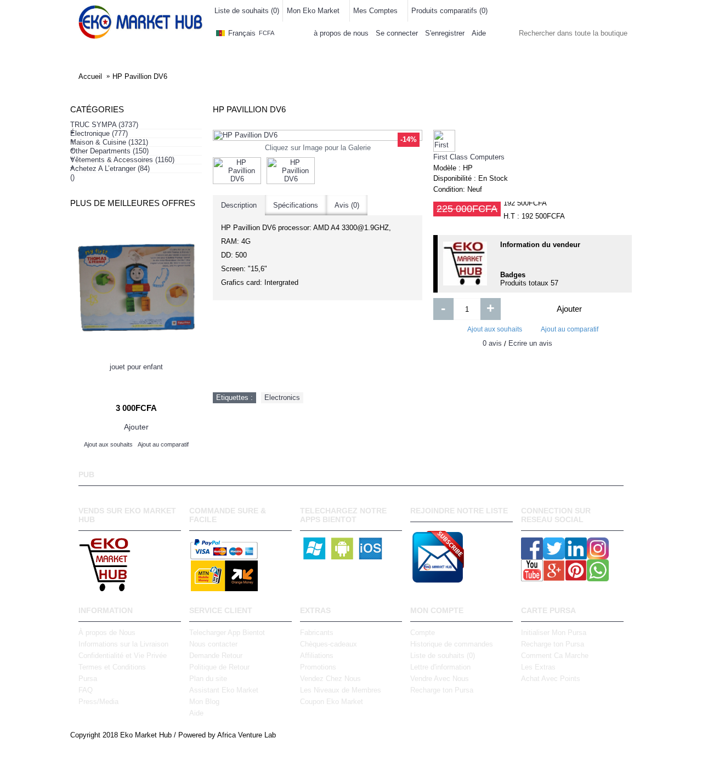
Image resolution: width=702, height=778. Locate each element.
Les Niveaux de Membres (340, 690)
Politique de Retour (219, 667)
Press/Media (98, 701)
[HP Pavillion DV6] (317, 135)
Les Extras (538, 667)
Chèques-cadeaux (328, 644)
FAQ (85, 690)
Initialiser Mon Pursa (553, 632)
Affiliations (316, 655)
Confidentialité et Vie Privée (122, 655)
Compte (422, 632)
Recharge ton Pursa (441, 690)
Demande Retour (215, 655)
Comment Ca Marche (554, 655)
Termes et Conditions (112, 667)
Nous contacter (213, 644)
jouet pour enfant (136, 367)
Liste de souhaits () (442, 655)
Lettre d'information (440, 667)
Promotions (318, 667)
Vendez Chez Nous (330, 678)
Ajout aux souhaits (494, 329)
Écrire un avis (530, 343)
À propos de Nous (106, 632)
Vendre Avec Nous (439, 678)
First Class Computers (469, 157)
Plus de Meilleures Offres (132, 203)
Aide (196, 713)
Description (239, 205)
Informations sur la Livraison (123, 644)
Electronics (282, 397)
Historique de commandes (451, 644)
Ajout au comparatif (569, 329)
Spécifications (295, 205)
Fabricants (316, 632)
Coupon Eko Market (331, 701)
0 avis (492, 343)
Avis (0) (347, 205)
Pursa (87, 678)
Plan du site (208, 678)
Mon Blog (204, 701)
